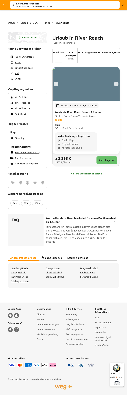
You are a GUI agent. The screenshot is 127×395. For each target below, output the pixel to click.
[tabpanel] (63, 275)
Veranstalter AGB (103, 322)
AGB (97, 317)
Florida (46, 22)
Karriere (40, 319)
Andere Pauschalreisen (23, 257)
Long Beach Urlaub (89, 268)
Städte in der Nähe (77, 257)
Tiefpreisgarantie (74, 329)
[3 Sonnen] (27, 182)
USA (35, 22)
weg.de (11, 22)
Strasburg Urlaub (19, 268)
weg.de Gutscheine (75, 324)
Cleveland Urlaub (54, 272)
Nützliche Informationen (77, 339)
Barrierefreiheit (102, 345)
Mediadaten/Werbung (47, 334)
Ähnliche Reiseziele (52, 257)
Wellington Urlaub (20, 281)
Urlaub (24, 22)
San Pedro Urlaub (19, 277)
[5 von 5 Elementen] (56, 84)
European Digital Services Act (103, 339)
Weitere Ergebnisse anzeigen (86, 173)
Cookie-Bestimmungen (48, 324)
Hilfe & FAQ (71, 314)
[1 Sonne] (12, 182)
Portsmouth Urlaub (89, 277)
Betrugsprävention (75, 344)
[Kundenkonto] (123, 5)
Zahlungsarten (73, 319)
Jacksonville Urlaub (55, 277)
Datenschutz (101, 332)
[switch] (117, 383)
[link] (86, 116)
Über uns (41, 314)
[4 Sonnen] (35, 182)
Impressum (100, 327)
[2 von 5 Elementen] (116, 84)
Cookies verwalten (46, 329)
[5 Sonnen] (42, 182)
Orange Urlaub (53, 268)
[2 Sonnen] (20, 182)
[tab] (23, 258)
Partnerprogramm (74, 334)
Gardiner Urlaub (87, 272)
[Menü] (122, 364)
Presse (40, 339)
